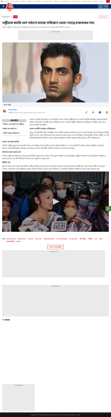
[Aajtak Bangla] (4, 111)
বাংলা (2, 1)
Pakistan (38, 239)
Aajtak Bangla (12, 109)
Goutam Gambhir (61, 239)
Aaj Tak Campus (15, 1)
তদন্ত (100, 239)
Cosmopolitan (65, 1)
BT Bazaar (57, 1)
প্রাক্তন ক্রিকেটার (10, 241)
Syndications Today (74, 415)
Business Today (47, 1)
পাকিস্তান (90, 239)
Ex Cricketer (73, 239)
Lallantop (30, 1)
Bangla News (6, 17)
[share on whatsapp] (108, 208)
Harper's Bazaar (75, 1)
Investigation (11, 239)
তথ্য (96, 239)
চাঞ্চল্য (18, 241)
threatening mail (48, 239)
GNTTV (23, 1)
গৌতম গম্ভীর (82, 239)
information (22, 239)
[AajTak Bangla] (10, 7)
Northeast (95, 1)
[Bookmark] (106, 113)
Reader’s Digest (86, 1)
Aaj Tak (7, 1)
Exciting (30, 239)
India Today (37, 1)
